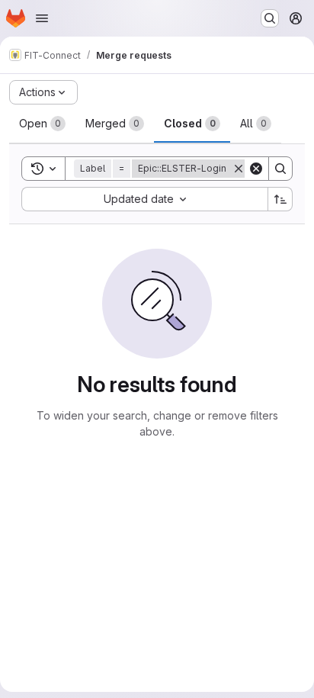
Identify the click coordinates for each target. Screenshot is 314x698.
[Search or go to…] (270, 18)
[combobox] (144, 199)
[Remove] (238, 168)
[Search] (280, 168)
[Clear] (256, 168)
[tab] (42, 124)
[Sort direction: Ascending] (280, 199)
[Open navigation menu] (42, 18)
